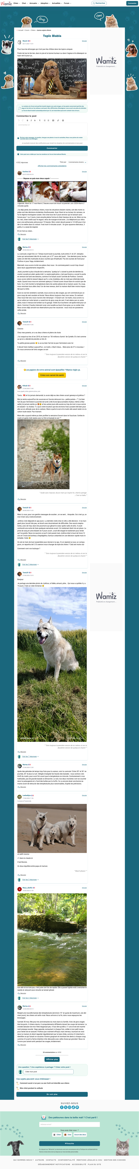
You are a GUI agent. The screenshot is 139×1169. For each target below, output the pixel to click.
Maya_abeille (27, 888)
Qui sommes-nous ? (23, 1160)
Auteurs (39, 1160)
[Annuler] (19, 120)
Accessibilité (79, 1164)
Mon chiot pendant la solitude (31, 1088)
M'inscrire (69, 1143)
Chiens (33, 30)
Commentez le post (26, 116)
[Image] (53, 120)
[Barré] (35, 120)
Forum (27, 30)
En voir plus (52, 1094)
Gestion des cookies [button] (115, 1160)
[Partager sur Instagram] (69, 1107)
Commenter (52, 148)
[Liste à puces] (44, 120)
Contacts (51, 1160)
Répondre (23, 234)
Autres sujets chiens (44, 30)
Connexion (132, 3)
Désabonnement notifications (54, 1164)
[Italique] (31, 120)
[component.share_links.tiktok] (73, 1107)
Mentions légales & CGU (89, 1160)
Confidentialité (66, 1160)
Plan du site (94, 1164)
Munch (25, 41)
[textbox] (52, 129)
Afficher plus (52, 1059)
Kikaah (25, 386)
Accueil (20, 30)
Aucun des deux (80, 1135)
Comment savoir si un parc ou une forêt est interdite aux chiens (44, 1083)
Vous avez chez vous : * (69, 1130)
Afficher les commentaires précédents (52, 166)
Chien (59, 1135)
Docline (25, 172)
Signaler (84, 41)
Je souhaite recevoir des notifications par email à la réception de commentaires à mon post (52, 143)
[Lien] (58, 120)
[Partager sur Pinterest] (77, 1107)
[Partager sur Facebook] (62, 1107)
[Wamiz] (6, 3)
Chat (69, 1135)
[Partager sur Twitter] (65, 1107)
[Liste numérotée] (48, 120)
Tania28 (25, 322)
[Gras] (27, 120)
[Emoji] (63, 120)
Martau (25, 247)
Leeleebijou (27, 795)
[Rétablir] (22, 120)
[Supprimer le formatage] (39, 120)
